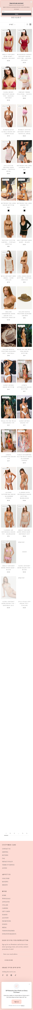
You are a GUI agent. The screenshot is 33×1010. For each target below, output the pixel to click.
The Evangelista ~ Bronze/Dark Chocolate (8, 675)
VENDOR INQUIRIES (8, 931)
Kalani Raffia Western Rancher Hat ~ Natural (8, 351)
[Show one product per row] (27, 24)
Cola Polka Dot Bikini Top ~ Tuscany (24, 603)
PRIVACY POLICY (7, 862)
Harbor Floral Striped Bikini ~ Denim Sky (24, 639)
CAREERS (5, 908)
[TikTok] (15, 975)
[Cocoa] (8, 788)
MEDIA (4, 928)
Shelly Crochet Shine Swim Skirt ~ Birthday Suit (24, 532)
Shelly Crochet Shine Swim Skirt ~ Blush (8, 568)
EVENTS (4, 924)
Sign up (16, 14)
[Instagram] (7, 975)
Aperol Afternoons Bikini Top (8, 456)
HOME (4, 895)
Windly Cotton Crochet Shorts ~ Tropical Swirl (24, 132)
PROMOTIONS (6, 921)
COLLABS (5, 905)
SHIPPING (5, 852)
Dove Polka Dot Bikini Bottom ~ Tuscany (8, 639)
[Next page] (27, 833)
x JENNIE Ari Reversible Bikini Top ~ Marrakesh (8, 532)
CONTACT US (6, 849)
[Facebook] (3, 975)
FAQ (3, 858)
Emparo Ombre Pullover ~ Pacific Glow (24, 94)
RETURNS (5, 855)
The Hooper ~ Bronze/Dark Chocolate (24, 744)
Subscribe (9, 960)
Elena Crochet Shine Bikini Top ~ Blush (24, 568)
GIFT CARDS (6, 911)
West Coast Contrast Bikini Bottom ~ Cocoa (8, 780)
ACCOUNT (5, 918)
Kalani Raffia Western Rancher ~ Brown (24, 313)
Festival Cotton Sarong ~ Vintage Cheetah (9, 242)
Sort (11, 24)
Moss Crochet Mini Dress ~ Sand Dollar (8, 278)
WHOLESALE (6, 899)
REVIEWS (5, 882)
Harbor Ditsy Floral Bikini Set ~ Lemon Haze (8, 132)
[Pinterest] (11, 975)
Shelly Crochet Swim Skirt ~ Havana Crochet (8, 56)
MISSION (5, 885)
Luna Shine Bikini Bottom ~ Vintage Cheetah (24, 278)
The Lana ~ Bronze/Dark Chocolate (8, 744)
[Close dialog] (31, 2)
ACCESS (4, 868)
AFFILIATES (6, 902)
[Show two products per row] (30, 24)
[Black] (24, 173)
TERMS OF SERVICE (8, 865)
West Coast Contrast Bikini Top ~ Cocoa (24, 781)
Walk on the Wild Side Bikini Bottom (24, 351)
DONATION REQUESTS (9, 934)
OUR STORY (5, 879)
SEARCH (4, 915)
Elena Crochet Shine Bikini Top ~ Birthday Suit (8, 603)
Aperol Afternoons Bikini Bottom (24, 387)
